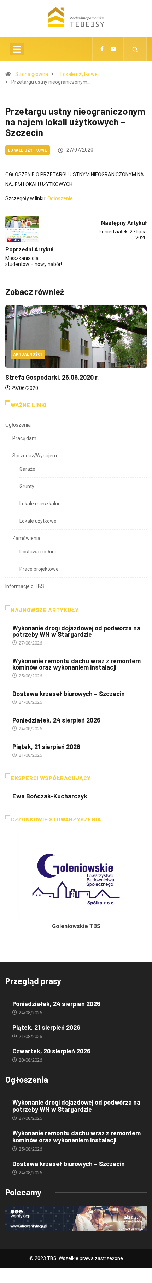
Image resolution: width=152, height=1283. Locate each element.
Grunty (26, 486)
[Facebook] (102, 49)
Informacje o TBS (24, 586)
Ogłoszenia (18, 425)
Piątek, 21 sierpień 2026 (46, 746)
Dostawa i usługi (37, 551)
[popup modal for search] (135, 49)
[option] (76, 884)
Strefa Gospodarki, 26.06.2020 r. (52, 377)
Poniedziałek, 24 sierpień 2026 (56, 720)
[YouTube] (113, 49)
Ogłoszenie (60, 198)
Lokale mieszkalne (40, 503)
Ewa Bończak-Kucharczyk (49, 796)
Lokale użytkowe (79, 74)
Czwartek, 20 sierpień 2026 (51, 1051)
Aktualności (27, 354)
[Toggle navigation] (16, 49)
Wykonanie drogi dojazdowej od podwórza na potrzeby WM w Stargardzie (76, 631)
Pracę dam (24, 438)
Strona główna (31, 74)
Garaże (27, 469)
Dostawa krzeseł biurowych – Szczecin (68, 693)
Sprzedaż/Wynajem (34, 455)
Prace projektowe (39, 569)
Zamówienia (26, 538)
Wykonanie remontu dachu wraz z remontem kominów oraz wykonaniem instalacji (76, 664)
